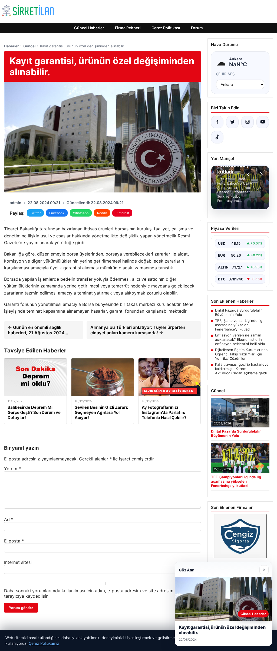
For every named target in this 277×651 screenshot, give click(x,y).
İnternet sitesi (18, 562)
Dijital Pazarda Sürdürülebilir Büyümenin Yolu (238, 312)
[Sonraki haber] (260, 174)
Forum (197, 27)
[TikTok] (217, 137)
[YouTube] (262, 122)
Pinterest (122, 213)
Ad (8, 519)
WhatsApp (80, 213)
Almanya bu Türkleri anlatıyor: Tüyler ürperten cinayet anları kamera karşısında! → (137, 330)
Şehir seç (225, 74)
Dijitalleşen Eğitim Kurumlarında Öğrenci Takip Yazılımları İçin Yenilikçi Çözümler (241, 354)
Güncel (29, 46)
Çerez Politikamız (44, 643)
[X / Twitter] (232, 122)
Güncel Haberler (89, 27)
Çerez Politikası (165, 27)
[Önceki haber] (249, 174)
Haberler (11, 46)
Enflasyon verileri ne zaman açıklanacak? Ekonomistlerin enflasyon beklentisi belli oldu (240, 339)
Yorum (12, 468)
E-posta (14, 541)
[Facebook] (217, 122)
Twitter (35, 213)
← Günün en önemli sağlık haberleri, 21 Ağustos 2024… (38, 330)
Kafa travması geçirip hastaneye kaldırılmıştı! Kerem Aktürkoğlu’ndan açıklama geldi (242, 368)
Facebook (56, 213)
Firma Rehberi (128, 27)
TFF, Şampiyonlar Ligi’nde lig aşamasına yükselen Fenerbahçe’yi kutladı (238, 324)
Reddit (102, 213)
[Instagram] (247, 122)
